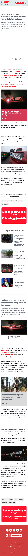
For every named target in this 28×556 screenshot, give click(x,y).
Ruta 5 (20, 201)
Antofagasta (12, 503)
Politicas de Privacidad (14, 549)
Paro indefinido (19, 499)
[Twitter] (15, 59)
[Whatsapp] (8, 59)
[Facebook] (12, 59)
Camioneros (4, 204)
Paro (2, 201)
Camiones (4, 503)
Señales (20, 2)
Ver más (4, 118)
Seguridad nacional (11, 201)
